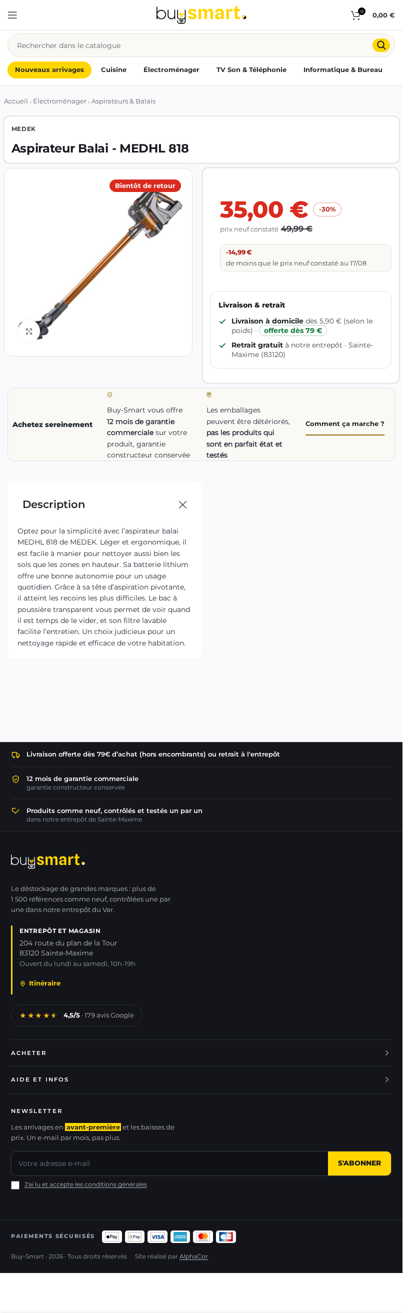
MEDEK (24, 128)
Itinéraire (44, 983)
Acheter (29, 1053)
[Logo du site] (201, 14)
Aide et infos (40, 1079)
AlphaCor (194, 1256)
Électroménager (59, 101)
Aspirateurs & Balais (124, 101)
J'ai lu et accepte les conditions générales (85, 1184)
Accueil (16, 101)
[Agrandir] (29, 331)
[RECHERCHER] (381, 45)
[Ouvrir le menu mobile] (12, 15)
